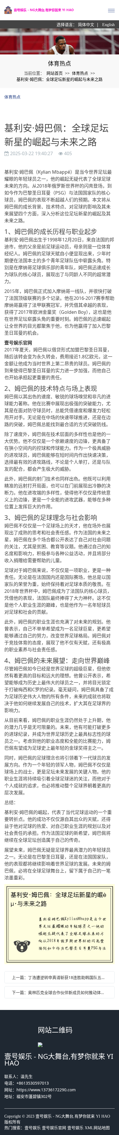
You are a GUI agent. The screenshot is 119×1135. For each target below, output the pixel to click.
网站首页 (55, 73)
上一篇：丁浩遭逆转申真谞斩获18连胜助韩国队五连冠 (60, 977)
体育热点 (80, 73)
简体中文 (86, 25)
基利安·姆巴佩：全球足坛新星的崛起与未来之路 (59, 79)
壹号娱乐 (33, 1128)
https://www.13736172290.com (46, 1089)
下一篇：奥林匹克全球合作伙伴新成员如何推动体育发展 (61, 992)
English (108, 25)
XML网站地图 (97, 1128)
